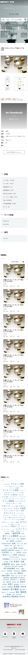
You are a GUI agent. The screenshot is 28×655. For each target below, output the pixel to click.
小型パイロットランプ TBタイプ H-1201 (13, 431)
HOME (2, 98)
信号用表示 (19, 541)
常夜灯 (16, 562)
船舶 (4, 582)
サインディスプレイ (20, 498)
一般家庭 (12, 531)
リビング (13, 529)
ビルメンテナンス (19, 517)
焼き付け (4, 571)
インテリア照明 (19, 492)
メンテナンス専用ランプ (10, 526)
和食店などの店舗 (8, 548)
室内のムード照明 (10, 555)
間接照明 (6, 589)
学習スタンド (12, 552)
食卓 (14, 594)
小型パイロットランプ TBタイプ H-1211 (13, 355)
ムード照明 (10, 524)
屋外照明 (24, 559)
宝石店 (24, 552)
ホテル (23, 522)
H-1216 (5, 334)
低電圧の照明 (22, 536)
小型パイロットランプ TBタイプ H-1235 (13, 456)
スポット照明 (19, 508)
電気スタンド (5, 592)
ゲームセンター (22, 496)
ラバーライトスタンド (5, 529)
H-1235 (5, 460)
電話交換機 (12, 592)
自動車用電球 (6, 579)
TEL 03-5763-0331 (8, 649)
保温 (7, 541)
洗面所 (22, 568)
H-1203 (5, 385)
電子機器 (14, 589)
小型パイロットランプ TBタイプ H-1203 (13, 381)
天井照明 (5, 552)
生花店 (7, 573)
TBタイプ (15, 98)
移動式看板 (6, 575)
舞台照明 (22, 579)
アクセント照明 (17, 484)
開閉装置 (23, 587)
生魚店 (11, 573)
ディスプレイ (20, 513)
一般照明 (7, 533)
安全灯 (18, 552)
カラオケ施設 (5, 496)
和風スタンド (20, 545)
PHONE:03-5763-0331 (6, 5)
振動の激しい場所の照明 (11, 566)
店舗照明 (6, 564)
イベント (22, 490)
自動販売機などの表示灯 (17, 577)
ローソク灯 (6, 531)
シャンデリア (20, 501)
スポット (22, 506)
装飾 (18, 582)
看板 (15, 573)
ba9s (7, 131)
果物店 (17, 568)
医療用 (11, 545)
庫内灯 (13, 564)
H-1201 (5, 435)
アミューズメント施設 (18, 486)
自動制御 (6, 577)
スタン (20, 503)
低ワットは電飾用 (10, 536)
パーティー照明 (6, 517)
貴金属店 (16, 584)
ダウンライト (10, 513)
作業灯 (18, 539)
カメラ (21, 495)
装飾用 (22, 582)
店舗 (22, 561)
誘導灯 (10, 584)
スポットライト (8, 508)
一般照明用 (15, 533)
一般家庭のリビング (19, 531)
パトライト (14, 515)
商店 (15, 548)
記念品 (4, 584)
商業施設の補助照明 (7, 550)
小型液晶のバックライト (11, 559)
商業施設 (20, 548)
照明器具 (10, 571)
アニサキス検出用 (8, 486)
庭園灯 (18, 564)
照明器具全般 (17, 571)
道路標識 (10, 587)
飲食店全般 (19, 594)
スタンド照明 (14, 506)
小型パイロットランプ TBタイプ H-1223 (13, 280)
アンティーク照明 (10, 490)
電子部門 (22, 589)
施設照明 (21, 566)
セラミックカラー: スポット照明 (14, 510)
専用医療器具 (21, 555)
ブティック (7, 519)
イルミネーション (10, 492)
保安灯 (23, 539)
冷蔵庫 (21, 543)
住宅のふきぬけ (12, 539)
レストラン (21, 529)
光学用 (18, 543)
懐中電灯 (23, 564)
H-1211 (4, 359)
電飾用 (23, 592)
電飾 (17, 592)
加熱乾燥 (6, 545)
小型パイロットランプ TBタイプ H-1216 (13, 330)
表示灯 (8, 582)
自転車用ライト (14, 579)
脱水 (25, 575)
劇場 (25, 543)
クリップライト (13, 496)
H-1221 (5, 309)
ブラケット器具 (14, 522)
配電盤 (16, 587)
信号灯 (12, 541)
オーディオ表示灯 (11, 495)
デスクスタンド (6, 515)
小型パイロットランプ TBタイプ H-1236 (13, 406)
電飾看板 (9, 594)
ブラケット (5, 522)
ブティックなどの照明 (17, 519)
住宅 (4, 539)
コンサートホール (8, 499)
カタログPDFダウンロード (14, 152)
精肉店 (12, 575)
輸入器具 (4, 586)
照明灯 (24, 571)
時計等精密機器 (9, 568)
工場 (11, 562)
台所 (14, 545)
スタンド (6, 506)
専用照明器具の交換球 (14, 557)
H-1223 (5, 284)
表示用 (14, 582)
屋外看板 (6, 561)
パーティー (22, 515)
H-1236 (5, 410)
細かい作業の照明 (19, 575)
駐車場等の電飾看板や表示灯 (14, 596)
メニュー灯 (17, 524)
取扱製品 (8, 98)
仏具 (22, 533)
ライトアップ (24, 526)
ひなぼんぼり (7, 484)
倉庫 (14, 543)
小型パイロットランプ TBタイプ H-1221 (13, 305)
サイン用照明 (8, 501)
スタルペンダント (11, 503)
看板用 (20, 573)
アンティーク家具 (14, 488)
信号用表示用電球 (6, 543)
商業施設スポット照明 (21, 550)
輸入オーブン (23, 584)
